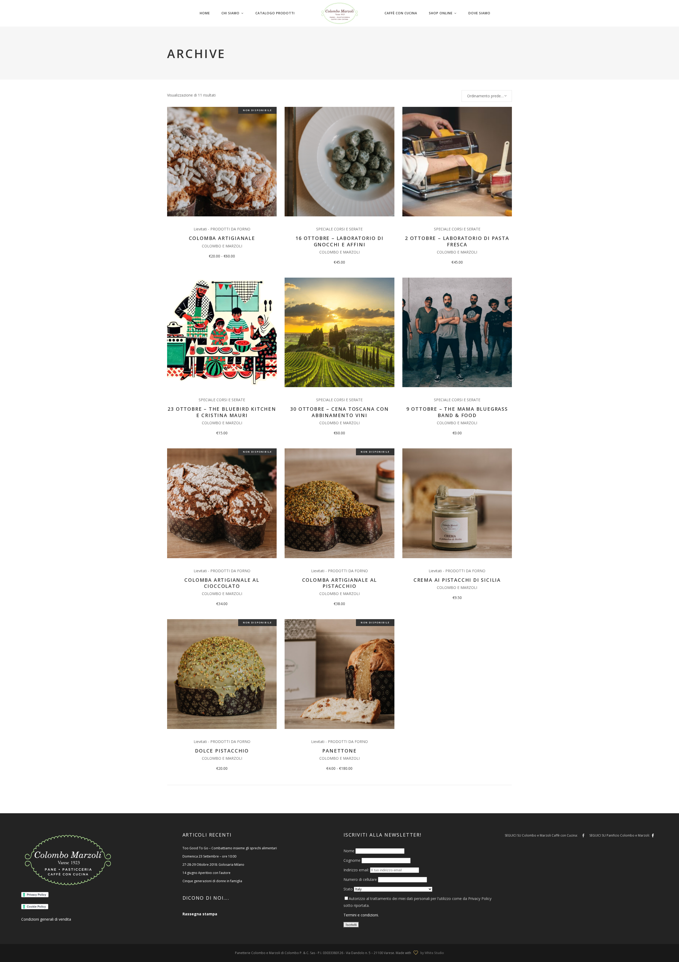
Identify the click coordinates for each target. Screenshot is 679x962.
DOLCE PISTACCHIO (222, 750)
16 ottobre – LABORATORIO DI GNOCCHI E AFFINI (339, 241)
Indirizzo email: (356, 869)
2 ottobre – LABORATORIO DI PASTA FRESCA (457, 241)
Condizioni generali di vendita (46, 919)
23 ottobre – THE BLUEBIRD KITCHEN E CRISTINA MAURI (222, 412)
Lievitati (200, 228)
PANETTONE (339, 750)
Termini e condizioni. (361, 914)
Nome (348, 850)
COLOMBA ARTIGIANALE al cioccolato (221, 583)
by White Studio (432, 953)
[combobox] (487, 96)
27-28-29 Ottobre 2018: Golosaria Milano (213, 864)
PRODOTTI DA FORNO (230, 228)
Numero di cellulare (360, 879)
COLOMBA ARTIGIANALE (222, 238)
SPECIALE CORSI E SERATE (339, 228)
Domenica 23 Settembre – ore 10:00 (209, 856)
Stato (348, 888)
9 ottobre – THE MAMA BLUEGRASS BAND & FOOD (457, 412)
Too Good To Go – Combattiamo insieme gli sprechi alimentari (229, 848)
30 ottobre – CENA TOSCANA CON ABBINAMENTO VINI (339, 412)
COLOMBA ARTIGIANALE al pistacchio (339, 583)
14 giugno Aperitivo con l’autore (206, 873)
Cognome (351, 860)
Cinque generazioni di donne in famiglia (212, 881)
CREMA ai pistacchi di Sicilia (457, 580)
